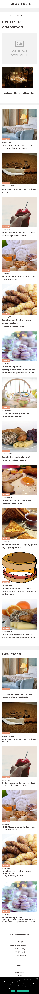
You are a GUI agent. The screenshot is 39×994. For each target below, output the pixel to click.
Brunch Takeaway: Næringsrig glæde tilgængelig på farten (19, 546)
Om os (19, 975)
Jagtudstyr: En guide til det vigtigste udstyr (19, 190)
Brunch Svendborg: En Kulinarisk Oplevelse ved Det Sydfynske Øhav (18, 636)
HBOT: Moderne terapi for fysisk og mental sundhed (18, 278)
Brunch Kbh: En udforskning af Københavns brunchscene (16, 458)
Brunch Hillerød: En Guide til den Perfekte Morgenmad (16, 502)
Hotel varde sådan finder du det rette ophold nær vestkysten (17, 146)
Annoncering (19, 972)
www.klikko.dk (21, 955)
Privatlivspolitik (23, 991)
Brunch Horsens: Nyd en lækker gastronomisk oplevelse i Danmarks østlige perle (19, 591)
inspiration (6, 139)
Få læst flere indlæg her (19, 93)
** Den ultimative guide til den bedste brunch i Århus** (16, 415)
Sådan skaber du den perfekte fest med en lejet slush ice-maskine (18, 234)
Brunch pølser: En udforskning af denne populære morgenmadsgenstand (17, 323)
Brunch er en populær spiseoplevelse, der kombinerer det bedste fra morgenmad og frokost (18, 369)
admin (22, 15)
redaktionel (6, 314)
